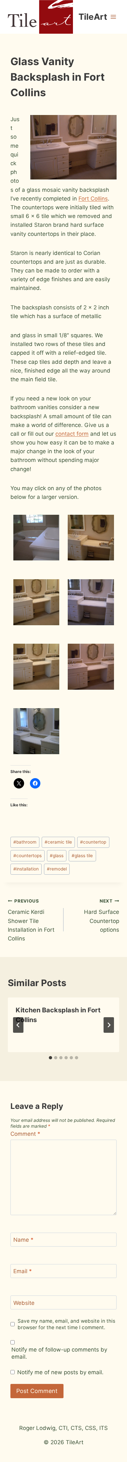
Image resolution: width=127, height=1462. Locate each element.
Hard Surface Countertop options (101, 915)
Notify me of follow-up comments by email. (59, 1353)
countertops (27, 855)
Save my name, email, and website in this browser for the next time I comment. (66, 1324)
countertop (93, 842)
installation (26, 868)
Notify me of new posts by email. (60, 1372)
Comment (25, 1134)
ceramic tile (58, 842)
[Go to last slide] (18, 1025)
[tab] (50, 1057)
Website (24, 1303)
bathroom (24, 842)
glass (57, 855)
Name (23, 1240)
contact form (72, 434)
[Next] (109, 1025)
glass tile (82, 855)
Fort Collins (93, 198)
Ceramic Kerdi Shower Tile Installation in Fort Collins (31, 920)
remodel (57, 868)
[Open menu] (113, 17)
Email (22, 1271)
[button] (36, 537)
